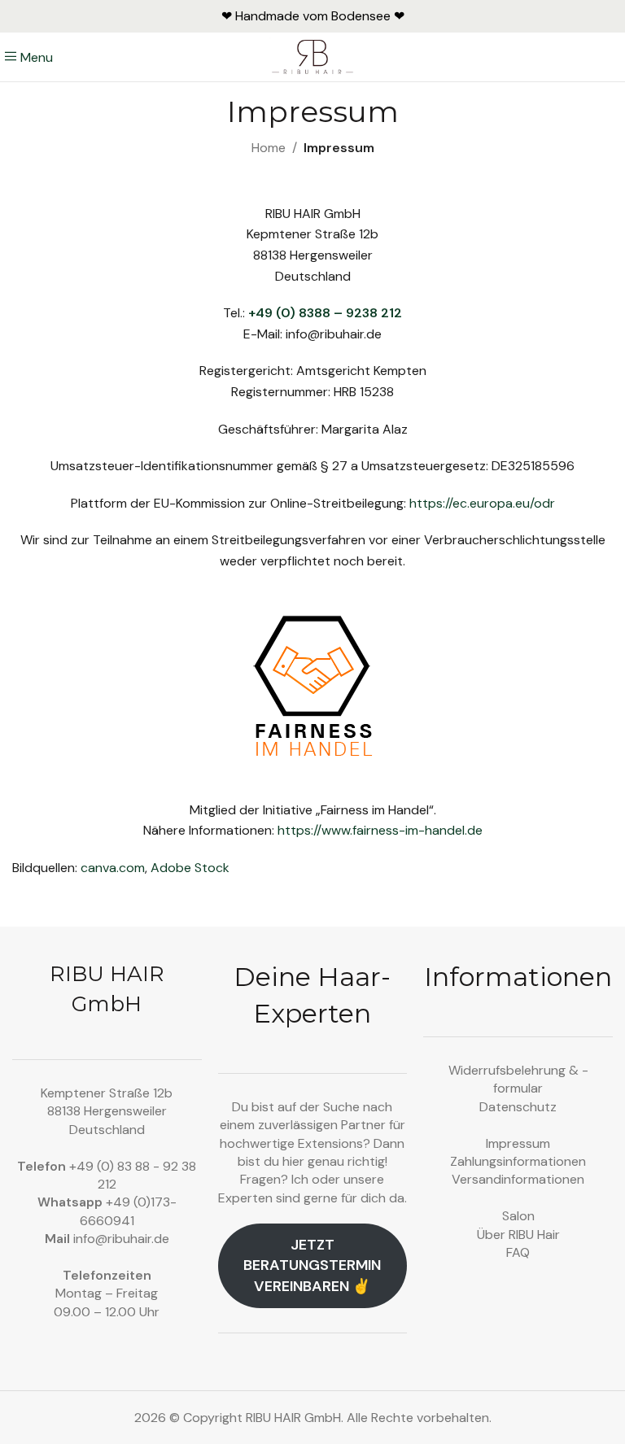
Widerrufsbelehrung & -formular (518, 1079)
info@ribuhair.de (121, 1238)
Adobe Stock (190, 867)
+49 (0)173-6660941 (128, 1210)
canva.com (113, 867)
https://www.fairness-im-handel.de (380, 830)
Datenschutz (518, 1106)
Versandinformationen (518, 1179)
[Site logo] (313, 55)
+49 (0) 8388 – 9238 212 (325, 312)
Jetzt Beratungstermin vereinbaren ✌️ (312, 1265)
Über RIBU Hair (518, 1234)
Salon (518, 1215)
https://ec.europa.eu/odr (482, 503)
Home (268, 147)
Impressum (518, 1143)
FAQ (518, 1252)
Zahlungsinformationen (518, 1161)
